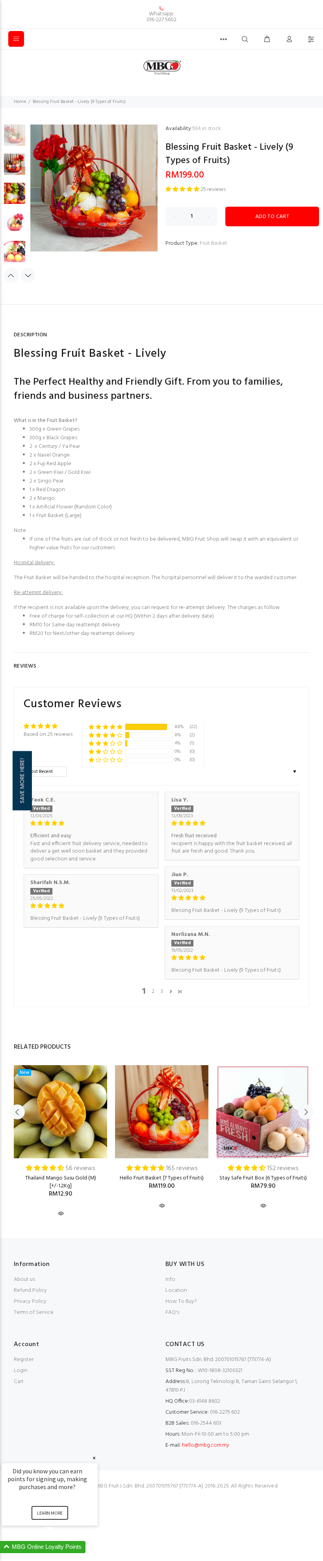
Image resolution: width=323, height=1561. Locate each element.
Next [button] (27, 275)
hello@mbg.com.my (205, 1445)
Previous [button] (11, 275)
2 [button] (153, 991)
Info (170, 1279)
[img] (91, 823)
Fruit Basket (213, 243)
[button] (182, 189)
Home (20, 102)
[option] (14, 139)
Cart (19, 1381)
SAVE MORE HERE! (22, 780)
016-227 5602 (161, 20)
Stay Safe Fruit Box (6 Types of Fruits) (263, 1178)
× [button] (94, 1458)
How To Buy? (181, 1301)
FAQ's (172, 1312)
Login (21, 1370)
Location (176, 1290)
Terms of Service (34, 1312)
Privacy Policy (30, 1301)
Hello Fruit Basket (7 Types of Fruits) (162, 1178)
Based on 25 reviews (48, 734)
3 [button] (162, 991)
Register (23, 1359)
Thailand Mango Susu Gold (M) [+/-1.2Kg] (60, 1182)
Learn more (50, 1513)
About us (24, 1279)
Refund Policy (30, 1290)
